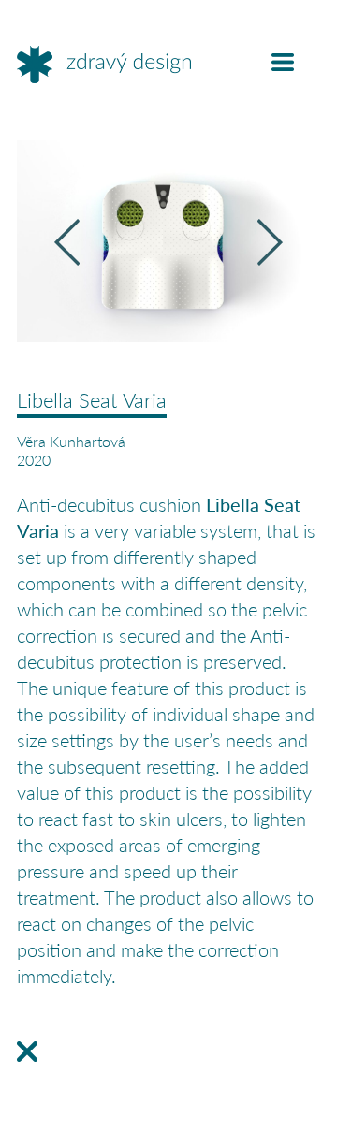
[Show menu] (283, 62)
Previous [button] (67, 241)
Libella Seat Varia (92, 399)
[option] (168, 241)
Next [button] (270, 241)
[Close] (27, 1051)
